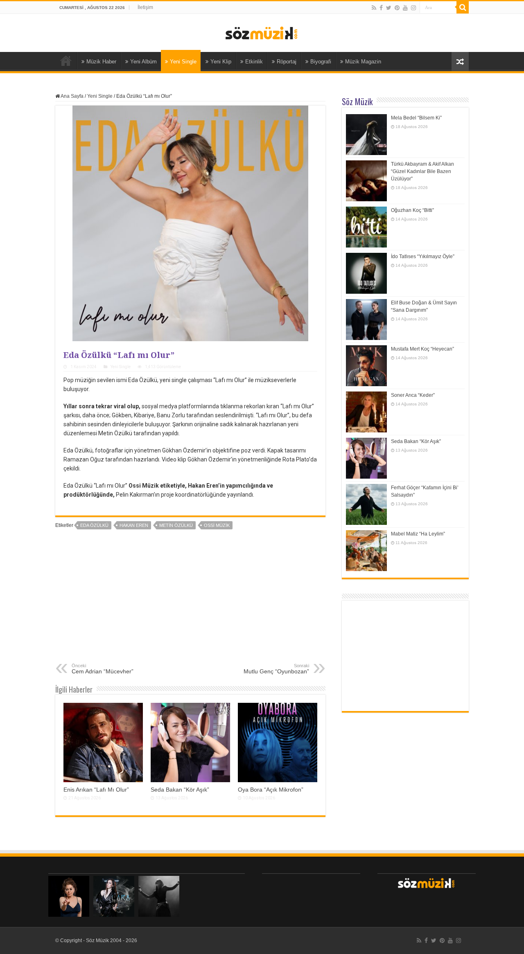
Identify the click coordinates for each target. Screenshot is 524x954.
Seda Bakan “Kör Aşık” (180, 789)
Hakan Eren (134, 525)
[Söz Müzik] (262, 32)
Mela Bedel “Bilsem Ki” (416, 118)
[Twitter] (388, 8)
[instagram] (413, 8)
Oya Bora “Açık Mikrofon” (270, 789)
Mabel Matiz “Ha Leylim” (418, 534)
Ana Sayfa (66, 60)
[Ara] (462, 7)
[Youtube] (405, 8)
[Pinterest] (397, 8)
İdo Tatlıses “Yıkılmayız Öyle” (422, 256)
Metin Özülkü (176, 525)
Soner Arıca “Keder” (413, 395)
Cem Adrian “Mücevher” (102, 669)
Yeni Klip (220, 62)
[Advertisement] (190, 601)
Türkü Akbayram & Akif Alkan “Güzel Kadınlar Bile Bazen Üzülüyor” (422, 171)
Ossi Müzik (217, 525)
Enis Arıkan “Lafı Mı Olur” (96, 789)
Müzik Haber (101, 62)
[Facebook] (381, 8)
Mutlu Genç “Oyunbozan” (276, 669)
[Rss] (374, 8)
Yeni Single (183, 62)
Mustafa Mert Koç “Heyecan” (422, 349)
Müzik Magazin (363, 62)
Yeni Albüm (143, 62)
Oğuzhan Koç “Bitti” (412, 210)
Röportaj (286, 62)
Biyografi (320, 62)
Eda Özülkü (94, 525)
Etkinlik (254, 62)
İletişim (145, 7)
